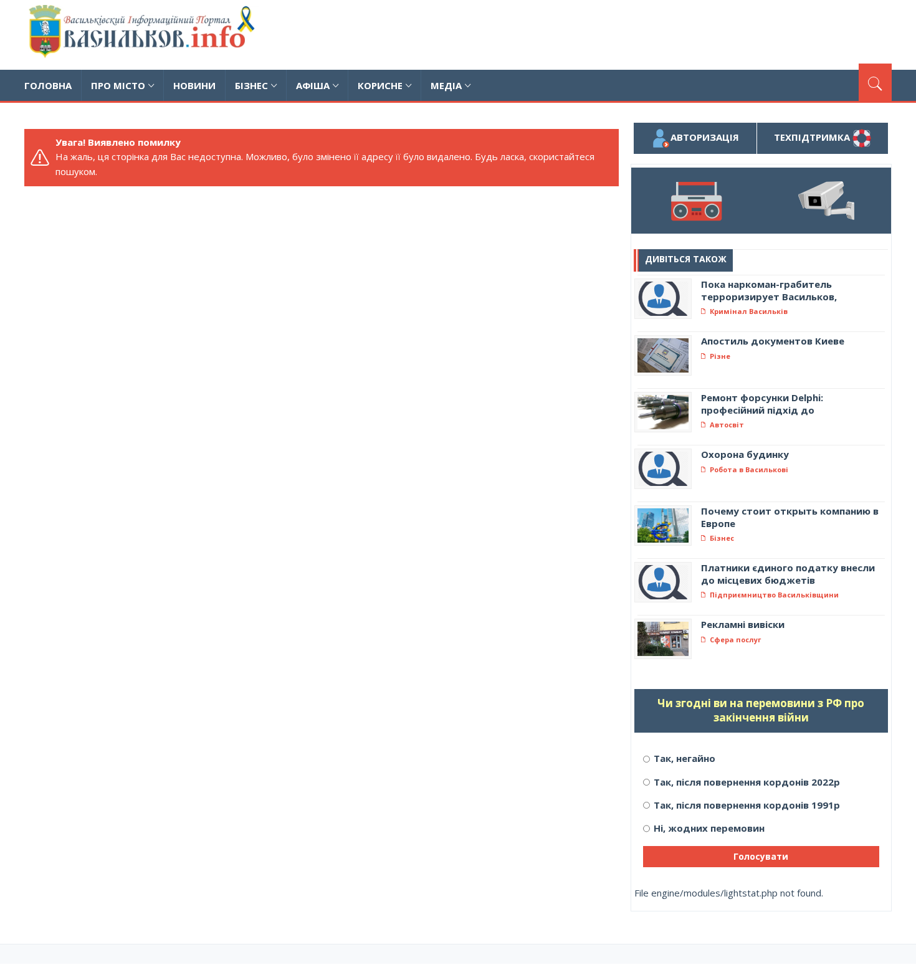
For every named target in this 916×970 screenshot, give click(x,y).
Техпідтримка (813, 137)
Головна (48, 85)
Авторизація (704, 137)
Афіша (313, 85)
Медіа (446, 85)
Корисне (380, 85)
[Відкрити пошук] (875, 82)
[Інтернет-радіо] (696, 201)
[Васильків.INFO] (144, 35)
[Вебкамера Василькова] (826, 201)
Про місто (118, 85)
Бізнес (251, 85)
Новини (194, 85)
